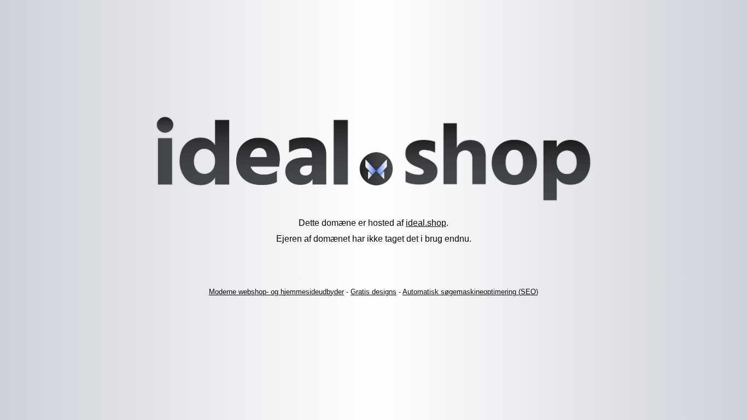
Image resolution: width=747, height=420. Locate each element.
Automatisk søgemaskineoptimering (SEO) (470, 292)
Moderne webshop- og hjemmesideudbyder (276, 292)
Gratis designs (373, 292)
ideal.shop (426, 223)
